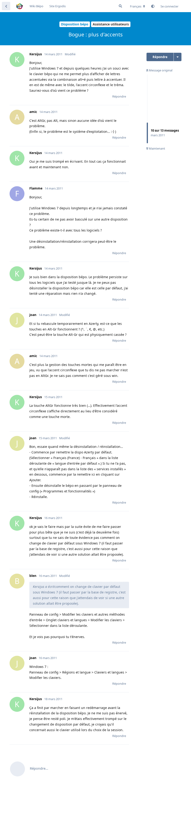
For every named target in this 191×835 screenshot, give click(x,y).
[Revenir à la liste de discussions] (6, 6)
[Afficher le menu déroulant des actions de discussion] (177, 57)
